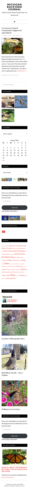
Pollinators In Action (11, 409)
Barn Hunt (22, 246)
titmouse (17, 275)
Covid (20, 260)
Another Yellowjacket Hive (13, 339)
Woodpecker (11, 278)
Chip (9, 260)
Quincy (24, 269)
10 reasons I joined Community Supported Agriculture (12, 30)
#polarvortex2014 (5, 245)
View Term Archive (8, 477)
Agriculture (7, 75)
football (16, 263)
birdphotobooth (12, 254)
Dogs (24, 260)
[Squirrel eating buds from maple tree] (21, 102)
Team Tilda (6, 275)
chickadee (4, 260)
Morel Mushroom (12, 266)
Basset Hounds (15, 248)
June (7, 266)
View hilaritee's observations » (12, 300)
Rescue (15, 272)
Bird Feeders (9, 251)
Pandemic (9, 269)
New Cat (24, 266)
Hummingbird (21, 263)
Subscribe (14, 207)
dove (2, 263)
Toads (21, 275)
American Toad (14, 246)
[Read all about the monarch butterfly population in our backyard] (14, 456)
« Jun (3, 160)
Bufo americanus (18, 257)
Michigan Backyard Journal (14, 7)
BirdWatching (7, 257)
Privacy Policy (20, 486)
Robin (18, 272)
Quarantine (18, 269)
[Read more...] (22, 71)
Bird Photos (20, 254)
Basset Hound (6, 248)
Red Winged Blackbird (7, 272)
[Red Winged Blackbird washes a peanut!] (8, 116)
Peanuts (13, 269)
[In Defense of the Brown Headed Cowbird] (8, 102)
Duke (6, 263)
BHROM (21, 248)
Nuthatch (4, 269)
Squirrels (22, 272)
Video (25, 275)
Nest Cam (19, 266)
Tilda (12, 275)
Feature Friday (12, 263)
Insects (3, 266)
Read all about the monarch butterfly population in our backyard (14, 469)
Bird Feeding (19, 251)
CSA (17, 75)
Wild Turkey (4, 278)
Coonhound (15, 260)
